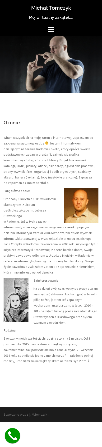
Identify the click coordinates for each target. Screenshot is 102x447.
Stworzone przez (16, 414)
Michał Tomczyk (51, 8)
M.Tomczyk (39, 414)
